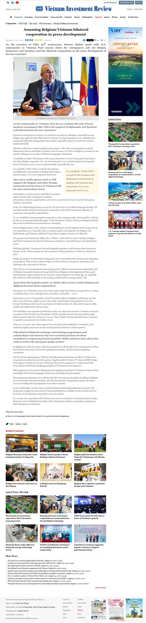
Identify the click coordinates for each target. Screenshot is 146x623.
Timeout (98, 17)
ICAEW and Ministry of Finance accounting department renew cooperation (55, 547)
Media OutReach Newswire (66, 23)
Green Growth (56, 17)
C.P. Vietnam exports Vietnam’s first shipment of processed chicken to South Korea (124, 233)
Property (68, 17)
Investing (29, 17)
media (25, 424)
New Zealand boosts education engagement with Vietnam (28, 568)
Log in (138, 2)
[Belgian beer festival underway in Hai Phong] (22, 472)
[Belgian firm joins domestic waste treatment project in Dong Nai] (22, 443)
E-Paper (129, 9)
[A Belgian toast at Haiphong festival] (56, 472)
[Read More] (100, 588)
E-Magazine (138, 9)
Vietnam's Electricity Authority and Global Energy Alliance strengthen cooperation (37, 573)
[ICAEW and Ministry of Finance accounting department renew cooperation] (56, 533)
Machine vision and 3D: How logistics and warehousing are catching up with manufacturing (40, 571)
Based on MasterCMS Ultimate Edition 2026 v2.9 (22, 618)
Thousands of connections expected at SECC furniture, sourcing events (18, 518)
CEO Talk (23, 23)
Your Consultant (41, 17)
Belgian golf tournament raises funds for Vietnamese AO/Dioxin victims (89, 457)
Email (97, 40)
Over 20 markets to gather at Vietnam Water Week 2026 (28, 576)
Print (104, 40)
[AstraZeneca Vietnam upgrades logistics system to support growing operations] (90, 533)
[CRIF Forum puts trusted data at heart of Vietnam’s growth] (90, 504)
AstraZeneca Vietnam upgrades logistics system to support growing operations (89, 547)
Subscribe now (126, 2)
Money (77, 17)
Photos (115, 17)
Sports (107, 17)
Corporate (18, 17)
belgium (18, 424)
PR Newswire (45, 23)
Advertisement (110, 2)
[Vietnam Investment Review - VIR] (74, 14)
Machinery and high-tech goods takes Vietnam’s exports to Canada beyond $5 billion (37, 578)
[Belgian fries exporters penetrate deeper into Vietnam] (90, 472)
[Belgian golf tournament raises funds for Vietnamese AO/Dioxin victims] (90, 443)
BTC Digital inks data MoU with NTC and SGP (24, 565)
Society (123, 17)
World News (133, 17)
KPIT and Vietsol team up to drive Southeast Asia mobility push (30, 581)
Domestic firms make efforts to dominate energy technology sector (20, 547)
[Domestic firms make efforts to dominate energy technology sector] (22, 533)
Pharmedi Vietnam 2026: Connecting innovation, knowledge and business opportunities (39, 583)
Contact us (20, 614)
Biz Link (33, 23)
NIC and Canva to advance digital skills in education (26, 560)
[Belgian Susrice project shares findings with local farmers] (56, 443)
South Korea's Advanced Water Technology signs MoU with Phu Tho (32, 563)
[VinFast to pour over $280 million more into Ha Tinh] (125, 191)
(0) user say (47, 40)
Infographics (87, 17)
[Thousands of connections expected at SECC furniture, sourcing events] (22, 504)
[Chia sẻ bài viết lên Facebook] (84, 40)
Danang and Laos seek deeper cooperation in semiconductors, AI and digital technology (55, 518)
